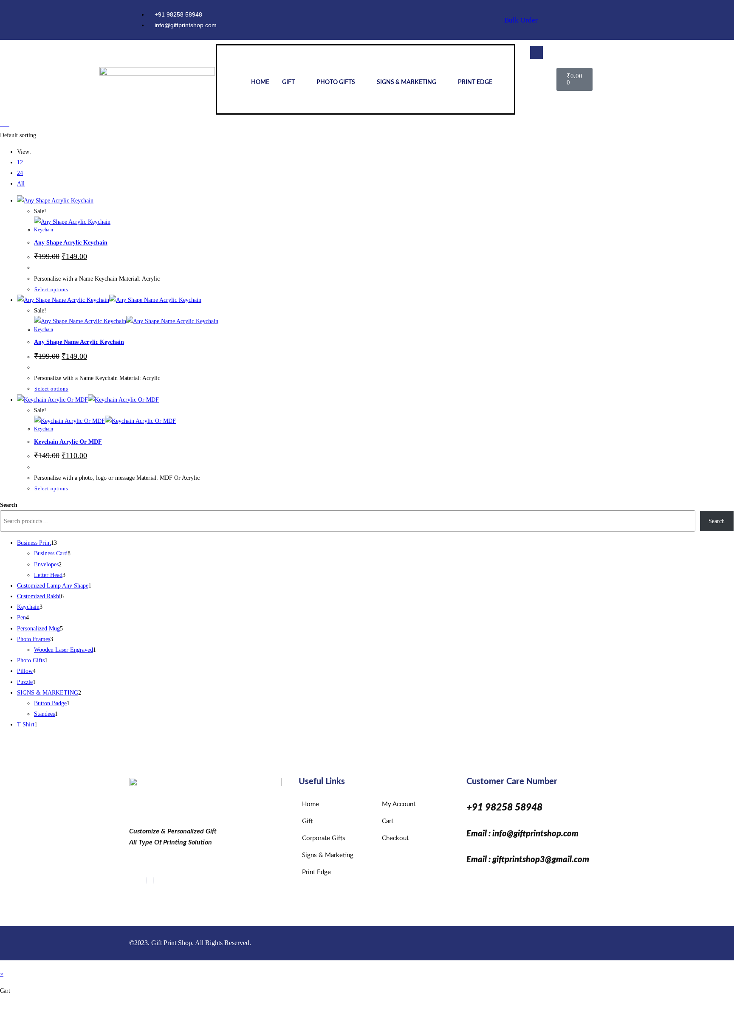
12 (20, 162)
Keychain (43, 230)
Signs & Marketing (406, 82)
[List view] (7, 124)
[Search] (537, 86)
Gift (288, 82)
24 (20, 173)
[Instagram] (594, 20)
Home (260, 82)
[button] (536, 52)
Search (8, 505)
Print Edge (475, 82)
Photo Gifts (335, 82)
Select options (51, 290)
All (21, 183)
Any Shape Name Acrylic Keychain (79, 342)
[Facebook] (146, 880)
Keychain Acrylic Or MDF (68, 442)
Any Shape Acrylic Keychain (70, 242)
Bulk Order (521, 20)
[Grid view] (2, 124)
